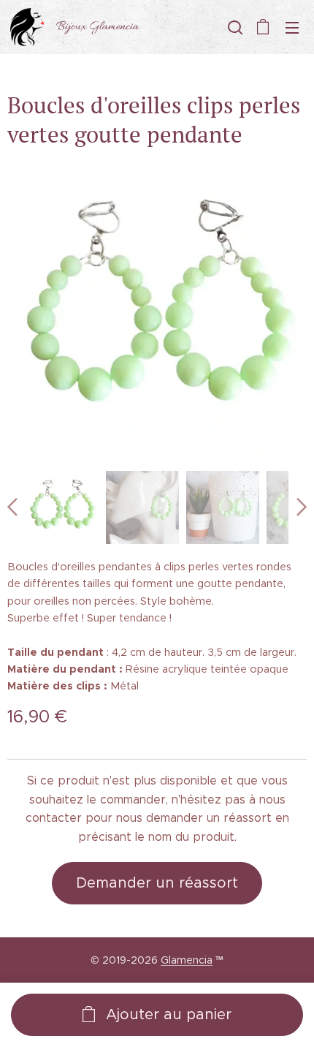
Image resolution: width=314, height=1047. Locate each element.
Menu (292, 27)
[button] (233, 27)
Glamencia (186, 960)
